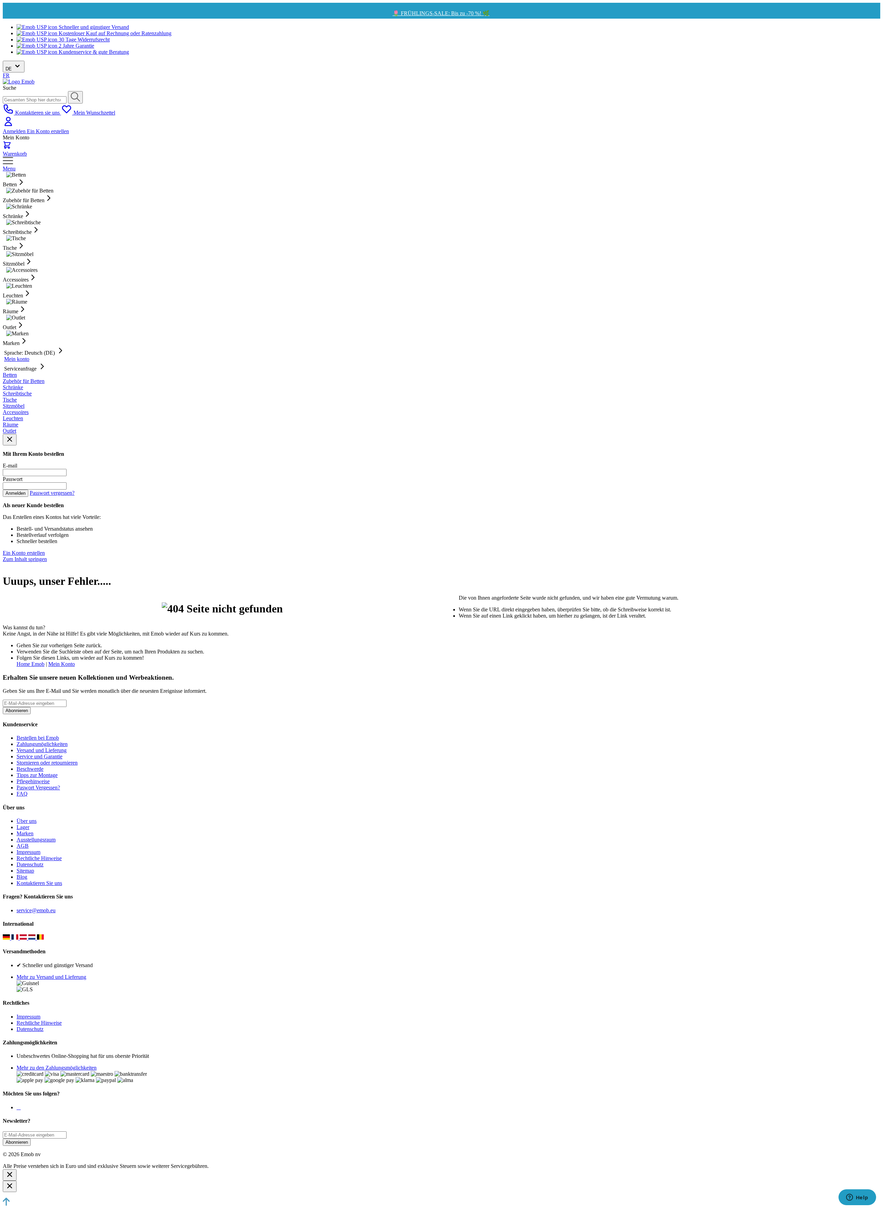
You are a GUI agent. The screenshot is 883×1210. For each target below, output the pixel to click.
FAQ (22, 794)
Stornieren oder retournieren (47, 763)
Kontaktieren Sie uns (39, 883)
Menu (9, 168)
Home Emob (30, 664)
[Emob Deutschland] (7, 938)
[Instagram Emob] (18, 1107)
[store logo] (18, 82)
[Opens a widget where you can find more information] (857, 1198)
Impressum (28, 852)
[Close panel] (10, 439)
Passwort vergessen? (52, 493)
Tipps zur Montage (37, 775)
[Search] (75, 97)
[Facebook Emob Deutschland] (17, 1107)
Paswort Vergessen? (38, 787)
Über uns (27, 821)
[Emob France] (15, 938)
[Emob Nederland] (32, 938)
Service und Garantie (39, 756)
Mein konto (16, 359)
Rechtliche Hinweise (39, 858)
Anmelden (15, 131)
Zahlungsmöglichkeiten (42, 744)
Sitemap (25, 871)
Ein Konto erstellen (48, 131)
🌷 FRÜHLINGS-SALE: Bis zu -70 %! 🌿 (441, 13)
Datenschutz (30, 864)
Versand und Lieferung (42, 750)
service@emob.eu (36, 910)
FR (6, 75)
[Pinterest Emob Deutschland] (20, 1107)
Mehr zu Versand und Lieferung (51, 977)
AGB (23, 846)
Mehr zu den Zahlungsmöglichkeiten (57, 1068)
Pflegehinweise (33, 781)
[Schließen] (10, 1175)
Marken (25, 833)
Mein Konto (61, 664)
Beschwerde (30, 769)
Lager (23, 827)
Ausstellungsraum (36, 840)
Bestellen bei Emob (38, 738)
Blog (22, 877)
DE (9, 68)
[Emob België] (40, 938)
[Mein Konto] (8, 125)
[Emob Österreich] (24, 938)
